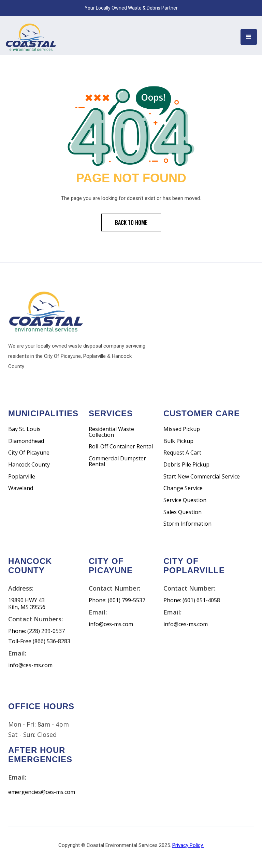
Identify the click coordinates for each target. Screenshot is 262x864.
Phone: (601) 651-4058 (191, 600)
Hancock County (29, 465)
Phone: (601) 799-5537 (117, 600)
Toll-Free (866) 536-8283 (39, 641)
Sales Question (182, 512)
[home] (30, 35)
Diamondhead (26, 441)
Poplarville (21, 477)
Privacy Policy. (188, 845)
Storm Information (187, 524)
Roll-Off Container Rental (121, 446)
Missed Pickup (181, 429)
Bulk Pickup (178, 441)
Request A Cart (182, 453)
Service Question (184, 500)
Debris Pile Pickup (186, 465)
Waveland (20, 488)
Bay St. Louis (24, 429)
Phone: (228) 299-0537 (36, 631)
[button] (249, 37)
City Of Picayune (28, 453)
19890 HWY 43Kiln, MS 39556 (26, 604)
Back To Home (131, 222)
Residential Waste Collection (111, 431)
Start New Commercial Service (201, 477)
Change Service (183, 488)
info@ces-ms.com (30, 665)
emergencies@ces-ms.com (41, 792)
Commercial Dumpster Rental (117, 461)
